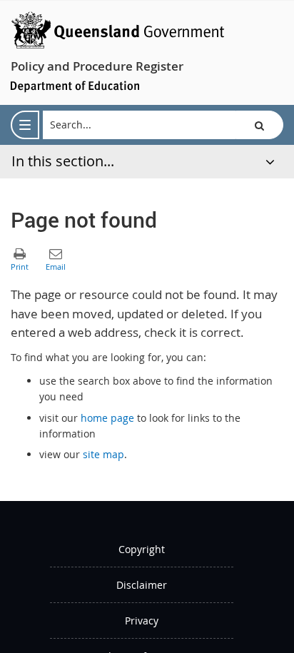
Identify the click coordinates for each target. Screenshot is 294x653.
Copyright (141, 549)
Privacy (141, 620)
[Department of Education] (75, 85)
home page (107, 418)
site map (103, 454)
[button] (259, 125)
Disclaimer (141, 585)
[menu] (25, 125)
